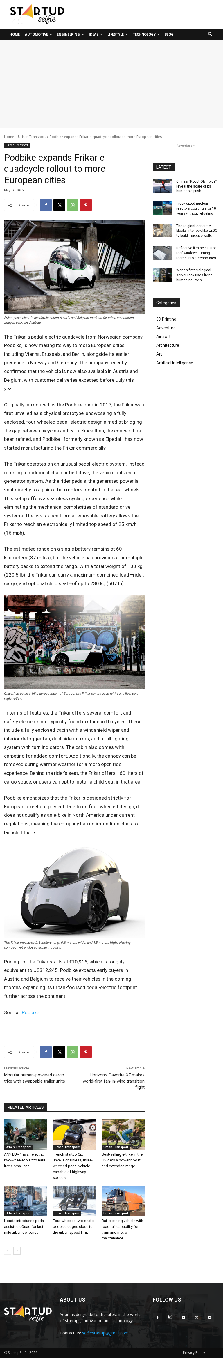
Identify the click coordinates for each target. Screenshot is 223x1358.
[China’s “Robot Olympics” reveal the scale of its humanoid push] (162, 186)
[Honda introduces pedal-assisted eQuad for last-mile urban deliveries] (25, 1201)
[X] (59, 205)
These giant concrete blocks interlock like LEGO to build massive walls (196, 231)
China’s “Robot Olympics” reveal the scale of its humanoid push (196, 186)
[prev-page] (7, 1251)
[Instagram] (170, 1317)
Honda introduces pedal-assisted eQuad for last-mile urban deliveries (25, 1227)
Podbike (30, 1012)
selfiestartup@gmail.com (105, 1333)
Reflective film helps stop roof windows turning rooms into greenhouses (196, 253)
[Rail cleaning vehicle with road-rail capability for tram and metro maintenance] (123, 1201)
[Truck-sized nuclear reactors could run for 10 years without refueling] (162, 208)
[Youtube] (209, 1317)
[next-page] (17, 1251)
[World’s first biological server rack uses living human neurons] (162, 275)
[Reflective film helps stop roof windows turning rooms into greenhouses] (162, 253)
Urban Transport (32, 136)
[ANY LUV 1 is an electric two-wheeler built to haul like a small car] (25, 1134)
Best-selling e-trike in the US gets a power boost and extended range (122, 1160)
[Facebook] (46, 205)
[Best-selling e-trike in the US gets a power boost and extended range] (123, 1134)
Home (9, 136)
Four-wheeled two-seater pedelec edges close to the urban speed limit (74, 1227)
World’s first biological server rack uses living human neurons (194, 275)
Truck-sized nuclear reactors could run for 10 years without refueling (196, 208)
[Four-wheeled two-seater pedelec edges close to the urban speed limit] (74, 1201)
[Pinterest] (86, 205)
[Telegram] (183, 1317)
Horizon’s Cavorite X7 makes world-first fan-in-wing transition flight (114, 1081)
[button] (210, 34)
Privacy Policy (194, 1352)
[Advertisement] (111, 84)
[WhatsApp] (72, 205)
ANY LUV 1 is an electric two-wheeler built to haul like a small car (24, 1160)
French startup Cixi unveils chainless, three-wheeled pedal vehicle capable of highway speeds (73, 1166)
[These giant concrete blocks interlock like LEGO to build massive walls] (162, 231)
